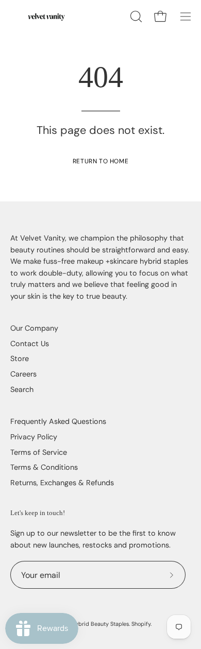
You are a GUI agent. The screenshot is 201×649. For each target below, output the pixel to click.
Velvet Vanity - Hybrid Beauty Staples (80, 623)
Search (22, 389)
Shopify (140, 623)
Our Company (34, 328)
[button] (135, 16)
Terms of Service (38, 452)
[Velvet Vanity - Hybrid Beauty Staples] (46, 16)
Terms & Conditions (44, 467)
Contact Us (29, 343)
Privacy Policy (33, 436)
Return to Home (100, 161)
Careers (23, 374)
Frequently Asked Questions (58, 421)
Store (19, 358)
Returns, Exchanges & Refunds (62, 482)
